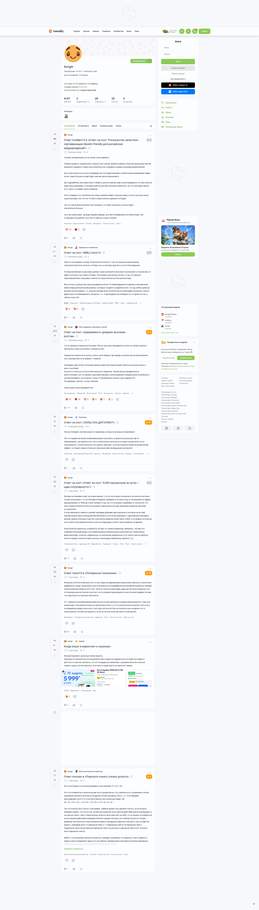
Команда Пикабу (167, 383)
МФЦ (117, 303)
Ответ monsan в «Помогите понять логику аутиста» (96, 776)
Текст (118, 223)
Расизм (118, 393)
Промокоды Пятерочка (170, 400)
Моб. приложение (168, 386)
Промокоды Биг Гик (168, 392)
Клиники (67, 223)
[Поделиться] (80, 238)
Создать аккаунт (178, 68)
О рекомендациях (185, 381)
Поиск (118, 126)
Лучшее (86, 31)
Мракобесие (96, 544)
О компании (183, 383)
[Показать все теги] (141, 303)
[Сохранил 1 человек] (73, 869)
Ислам (88, 223)
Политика (68, 454)
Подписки (106, 31)
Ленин (115, 544)
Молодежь (68, 617)
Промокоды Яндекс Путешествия (174, 406)
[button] (89, 102)
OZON (66, 691)
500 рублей (106, 454)
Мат (94, 691)
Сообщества (118, 31)
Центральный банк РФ (83, 454)
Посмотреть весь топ (169, 333)
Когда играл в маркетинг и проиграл (87, 646)
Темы (136, 31)
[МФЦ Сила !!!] (103, 252)
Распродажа (86, 691)
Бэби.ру (164, 422)
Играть (178, 254)
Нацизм (126, 393)
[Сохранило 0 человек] (73, 238)
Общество (81, 393)
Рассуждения (69, 393)
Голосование (138, 454)
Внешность (108, 393)
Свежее (96, 31)
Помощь (164, 378)
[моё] (94, 126)
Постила (164, 416)
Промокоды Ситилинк (169, 411)
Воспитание (92, 393)
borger (70, 135)
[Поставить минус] (54, 143)
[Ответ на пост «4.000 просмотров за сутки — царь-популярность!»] (94, 486)
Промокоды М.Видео (169, 397)
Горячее (76, 31)
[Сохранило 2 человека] (74, 631)
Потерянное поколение (84, 617)
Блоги (129, 31)
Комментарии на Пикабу (90, 303)
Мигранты (97, 223)
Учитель (93, 854)
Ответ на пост (108, 223)
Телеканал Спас (70, 544)
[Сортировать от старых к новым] (151, 126)
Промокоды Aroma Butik (170, 403)
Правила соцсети (185, 378)
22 (150, 422)
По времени (69, 126)
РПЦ (121, 544)
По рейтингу (83, 126)
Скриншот (74, 303)
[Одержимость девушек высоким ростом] (77, 336)
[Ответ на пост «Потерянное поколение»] (119, 573)
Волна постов (78, 223)
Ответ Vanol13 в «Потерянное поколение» (90, 573)
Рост (100, 393)
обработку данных (178, 366)
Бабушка (98, 617)
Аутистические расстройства (76, 854)
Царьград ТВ (84, 544)
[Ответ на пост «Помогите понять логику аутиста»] (131, 776)
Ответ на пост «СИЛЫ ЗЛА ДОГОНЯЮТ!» (89, 422)
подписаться (186, 358)
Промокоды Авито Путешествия (173, 414)
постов (83, 87)
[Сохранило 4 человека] (75, 408)
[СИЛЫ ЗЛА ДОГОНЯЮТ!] (117, 422)
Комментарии (106, 126)
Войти (204, 31)
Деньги (97, 454)
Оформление (132, 303)
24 (150, 573)
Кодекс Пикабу (167, 381)
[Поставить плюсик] (54, 134)
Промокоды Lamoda (169, 395)
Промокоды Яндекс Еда (170, 408)
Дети (123, 303)
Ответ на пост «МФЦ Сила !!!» (82, 252)
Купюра (128, 454)
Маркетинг (74, 691)
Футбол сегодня (167, 419)
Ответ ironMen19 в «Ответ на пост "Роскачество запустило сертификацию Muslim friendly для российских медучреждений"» (101, 144)
